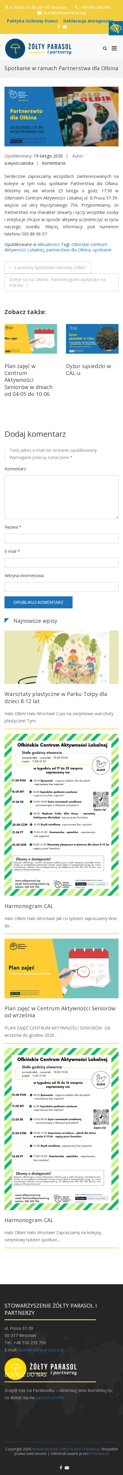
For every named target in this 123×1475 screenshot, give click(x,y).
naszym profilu (50, 1397)
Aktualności (49, 244)
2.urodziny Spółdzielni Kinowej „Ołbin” (50, 267)
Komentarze (54, 163)
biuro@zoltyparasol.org (64, 12)
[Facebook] (59, 26)
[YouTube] (65, 26)
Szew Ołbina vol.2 (26, 366)
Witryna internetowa (24, 575)
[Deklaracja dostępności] (89, 21)
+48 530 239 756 (95, 7)
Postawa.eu (99, 1453)
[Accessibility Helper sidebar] (116, 28)
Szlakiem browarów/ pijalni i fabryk (92, 369)
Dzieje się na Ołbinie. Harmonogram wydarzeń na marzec (57, 282)
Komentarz (15, 469)
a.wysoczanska (18, 163)
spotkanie (102, 250)
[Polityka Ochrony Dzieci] (34, 21)
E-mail (12, 551)
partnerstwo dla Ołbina (68, 250)
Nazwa (12, 527)
